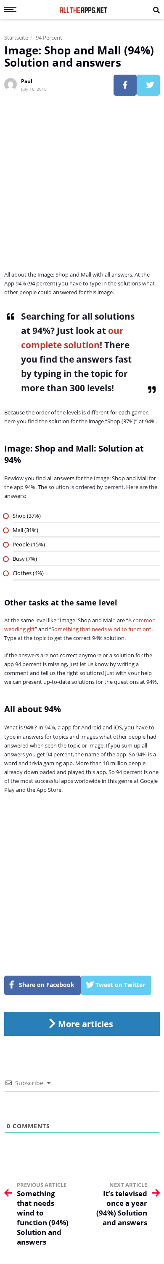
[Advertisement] (82, 188)
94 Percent (49, 37)
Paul (26, 81)
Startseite (16, 37)
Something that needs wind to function (100, 629)
